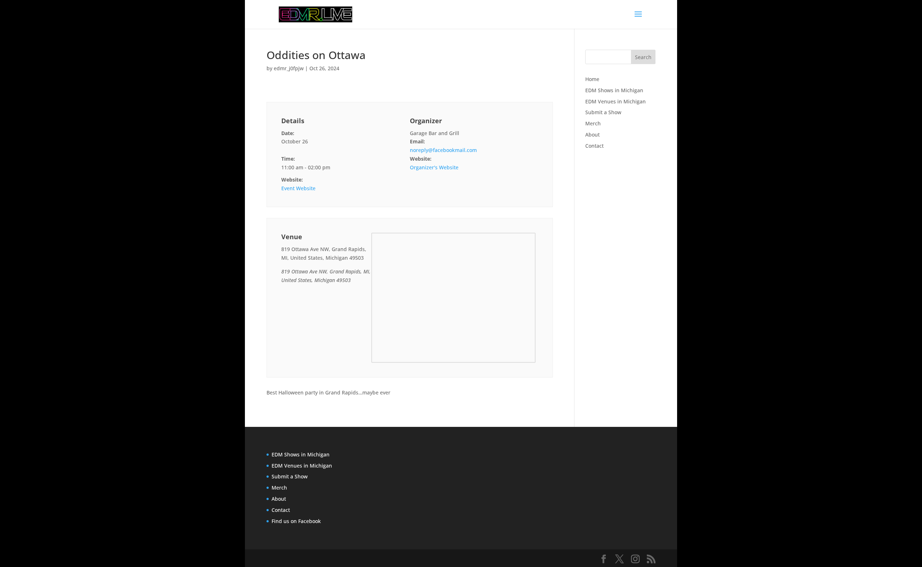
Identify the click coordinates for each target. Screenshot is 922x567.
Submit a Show (603, 112)
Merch (593, 123)
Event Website (298, 188)
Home (592, 79)
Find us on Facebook (296, 521)
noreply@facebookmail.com (443, 150)
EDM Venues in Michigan (615, 101)
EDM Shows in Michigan (614, 90)
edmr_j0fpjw (289, 68)
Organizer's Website (434, 167)
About (592, 134)
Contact (594, 145)
